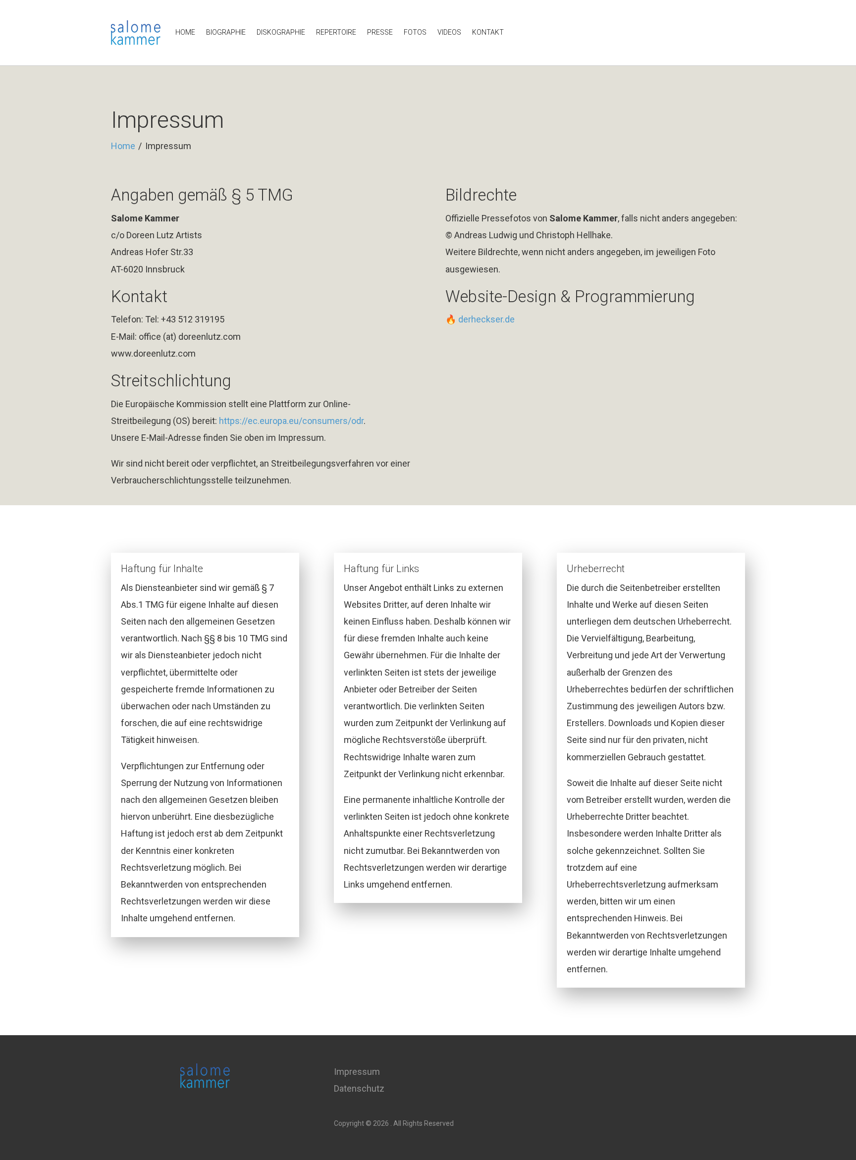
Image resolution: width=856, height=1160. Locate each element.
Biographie (226, 32)
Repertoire (336, 32)
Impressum (357, 1071)
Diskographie (281, 32)
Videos (449, 32)
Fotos (415, 32)
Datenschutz (359, 1088)
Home (185, 32)
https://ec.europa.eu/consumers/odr (291, 421)
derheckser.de (486, 319)
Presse (380, 32)
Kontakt (488, 32)
